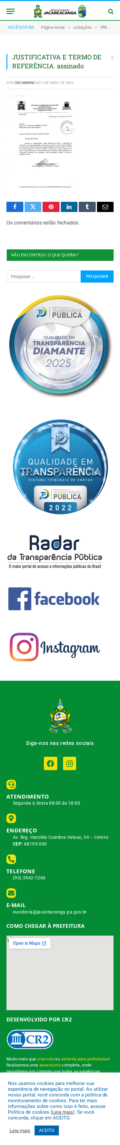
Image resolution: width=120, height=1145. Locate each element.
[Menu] (10, 11)
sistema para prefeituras (85, 1059)
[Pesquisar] (110, 11)
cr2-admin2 (24, 83)
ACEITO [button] (46, 1130)
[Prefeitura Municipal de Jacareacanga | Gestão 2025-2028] (60, 11)
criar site (45, 1059)
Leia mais (62, 1112)
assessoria (50, 1065)
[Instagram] (69, 763)
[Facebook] (50, 763)
